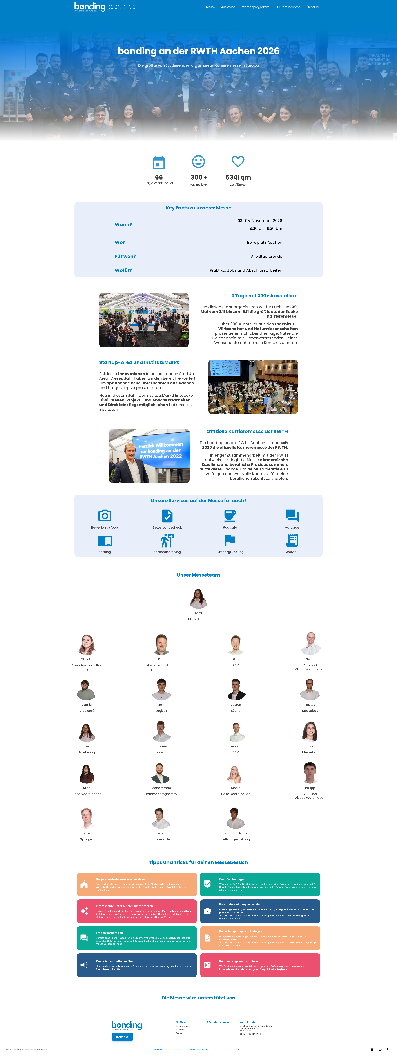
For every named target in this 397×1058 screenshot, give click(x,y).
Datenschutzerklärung (198, 1049)
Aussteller (228, 7)
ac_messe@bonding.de (251, 1034)
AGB (237, 1049)
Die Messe (182, 1022)
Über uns (313, 7)
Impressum (159, 1049)
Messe (210, 7)
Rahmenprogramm (255, 7)
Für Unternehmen (288, 7)
